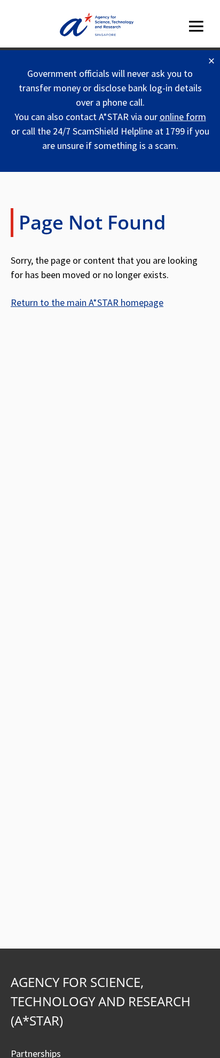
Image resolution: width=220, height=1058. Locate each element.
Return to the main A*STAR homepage (87, 302)
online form (183, 116)
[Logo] (96, 26)
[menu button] (196, 26)
